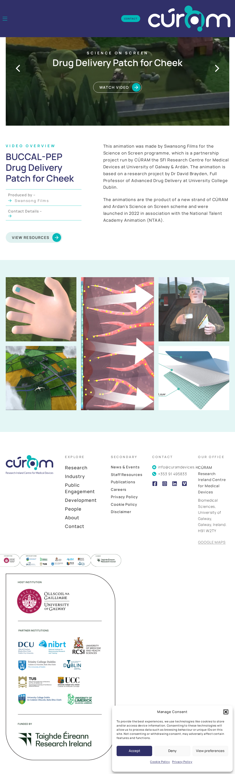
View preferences (210, 750)
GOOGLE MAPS (212, 542)
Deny (172, 750)
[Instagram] (164, 483)
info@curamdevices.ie (178, 467)
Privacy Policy (182, 762)
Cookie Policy (160, 762)
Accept (134, 750)
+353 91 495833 (172, 473)
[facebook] (154, 483)
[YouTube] (184, 483)
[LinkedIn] (174, 483)
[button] (226, 712)
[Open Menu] (5, 18)
